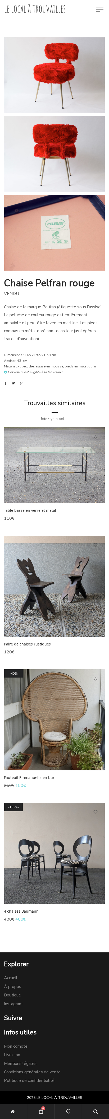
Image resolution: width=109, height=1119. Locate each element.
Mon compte (16, 1046)
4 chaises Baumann (21, 911)
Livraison (12, 1055)
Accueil (10, 978)
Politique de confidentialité (29, 1080)
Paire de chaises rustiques (27, 644)
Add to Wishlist (95, 437)
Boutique (12, 995)
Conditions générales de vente (32, 1072)
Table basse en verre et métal (30, 510)
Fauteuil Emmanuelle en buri (30, 777)
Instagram (13, 1004)
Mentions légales (20, 1063)
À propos (12, 987)
